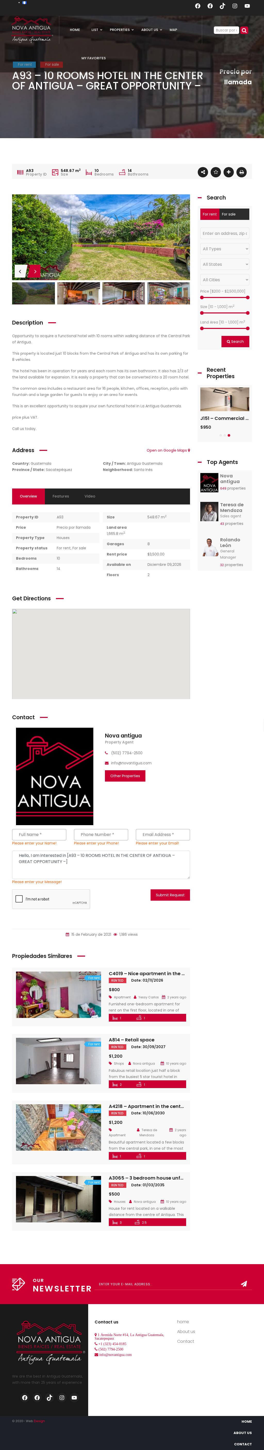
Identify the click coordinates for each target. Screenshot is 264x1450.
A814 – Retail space (131, 1040)
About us (186, 1332)
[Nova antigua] (54, 776)
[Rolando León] (209, 548)
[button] (221, 435)
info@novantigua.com (115, 1354)
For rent (64, 548)
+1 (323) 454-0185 (112, 1344)
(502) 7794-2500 (110, 1349)
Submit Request (170, 895)
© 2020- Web (28, 1421)
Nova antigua (123, 735)
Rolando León (230, 542)
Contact (185, 1341)
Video (90, 496)
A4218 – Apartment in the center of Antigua (160, 1106)
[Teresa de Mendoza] (209, 513)
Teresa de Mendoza (232, 507)
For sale (79, 548)
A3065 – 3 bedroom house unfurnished (155, 1178)
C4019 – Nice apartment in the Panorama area (164, 973)
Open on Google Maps (167, 450)
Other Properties (125, 775)
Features (61, 496)
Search (237, 341)
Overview (28, 496)
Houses (63, 537)
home (183, 1322)
